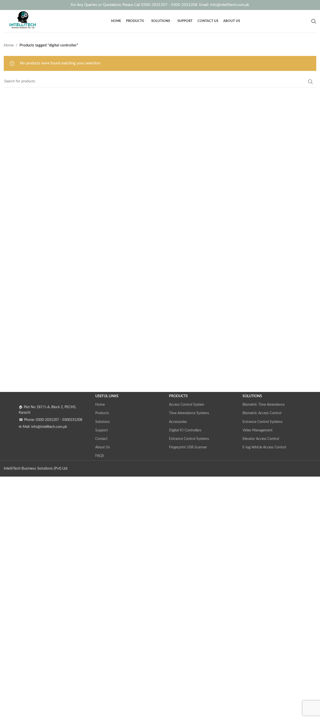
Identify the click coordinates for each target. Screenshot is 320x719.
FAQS (99, 456)
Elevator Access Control (260, 439)
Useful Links (106, 396)
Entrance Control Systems (189, 439)
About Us (102, 447)
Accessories (178, 422)
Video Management (257, 430)
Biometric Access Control (261, 413)
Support (101, 430)
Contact (101, 439)
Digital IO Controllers (185, 430)
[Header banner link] (160, 5)
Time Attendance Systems (189, 413)
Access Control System (186, 404)
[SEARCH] (310, 81)
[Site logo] (22, 21)
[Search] (314, 21)
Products (102, 413)
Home (9, 45)
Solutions (102, 422)
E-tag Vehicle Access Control (264, 447)
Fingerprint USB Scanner (188, 447)
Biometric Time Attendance (263, 404)
